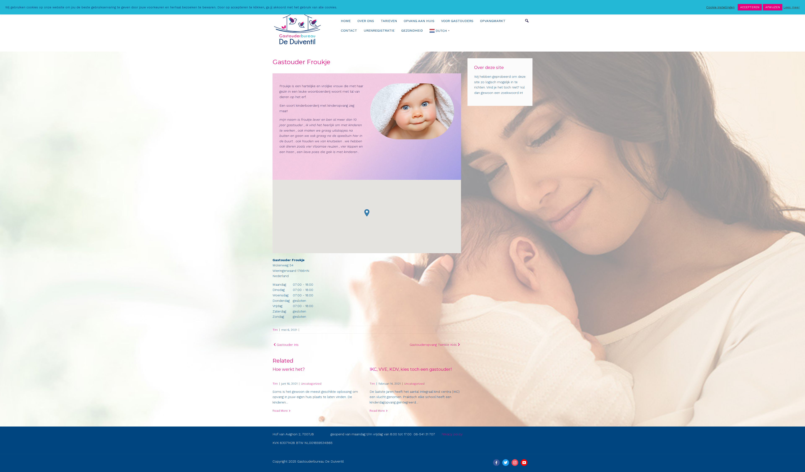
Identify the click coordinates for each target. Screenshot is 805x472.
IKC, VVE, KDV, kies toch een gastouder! (411, 369)
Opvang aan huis (419, 21)
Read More (280, 410)
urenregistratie (379, 30)
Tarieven (389, 21)
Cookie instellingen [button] (720, 7)
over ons (365, 21)
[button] (366, 213)
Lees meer (791, 7)
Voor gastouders (457, 21)
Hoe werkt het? (289, 369)
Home (346, 21)
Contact (349, 30)
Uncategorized (311, 383)
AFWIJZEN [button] (772, 7)
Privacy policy (451, 434)
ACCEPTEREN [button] (749, 7)
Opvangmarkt (492, 21)
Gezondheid (412, 30)
